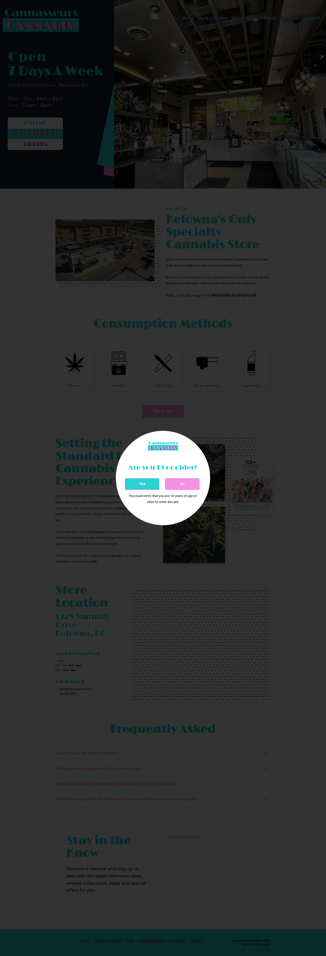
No (182, 484)
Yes (142, 484)
